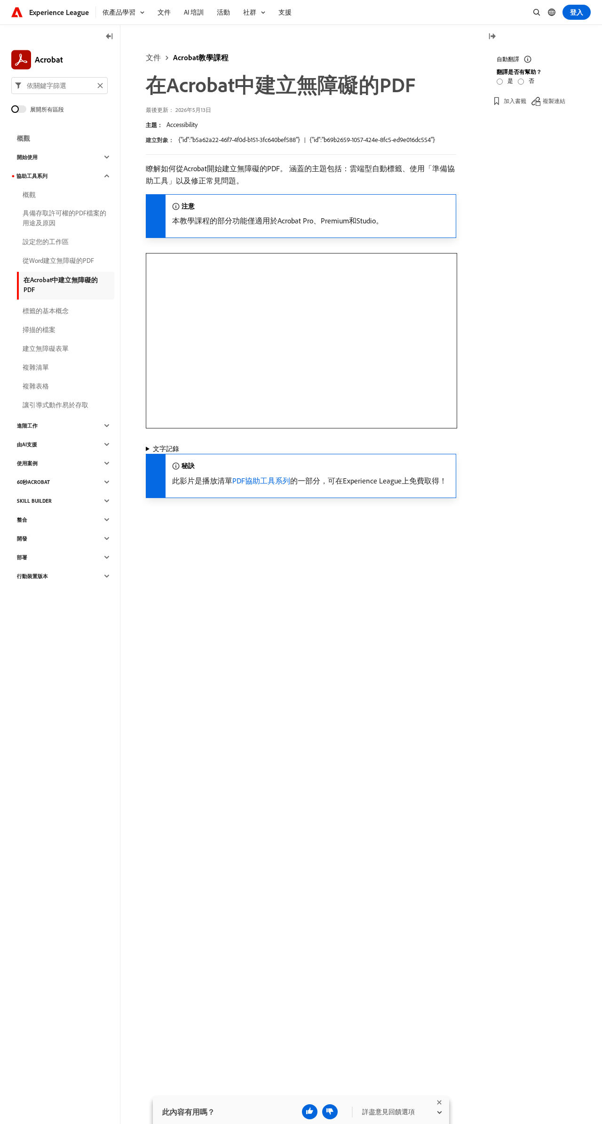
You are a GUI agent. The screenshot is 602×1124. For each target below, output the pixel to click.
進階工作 (27, 425)
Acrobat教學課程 (201, 57)
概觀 (23, 138)
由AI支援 (27, 444)
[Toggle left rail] (109, 37)
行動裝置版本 (32, 576)
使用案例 (27, 463)
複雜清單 (36, 367)
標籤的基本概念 (46, 311)
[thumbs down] (330, 1111)
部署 (22, 557)
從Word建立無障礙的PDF (58, 260)
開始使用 (27, 157)
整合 (22, 519)
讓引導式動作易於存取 (55, 405)
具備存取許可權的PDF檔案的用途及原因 (64, 218)
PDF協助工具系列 (261, 480)
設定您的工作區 (46, 241)
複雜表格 (36, 386)
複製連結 (554, 100)
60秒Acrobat (33, 482)
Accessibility (182, 124)
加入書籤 (515, 100)
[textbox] (59, 85)
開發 (22, 538)
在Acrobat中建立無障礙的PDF (61, 285)
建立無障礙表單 (46, 348)
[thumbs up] (309, 1111)
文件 (153, 57)
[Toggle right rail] (492, 37)
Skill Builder (34, 501)
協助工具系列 (32, 176)
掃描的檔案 (39, 329)
